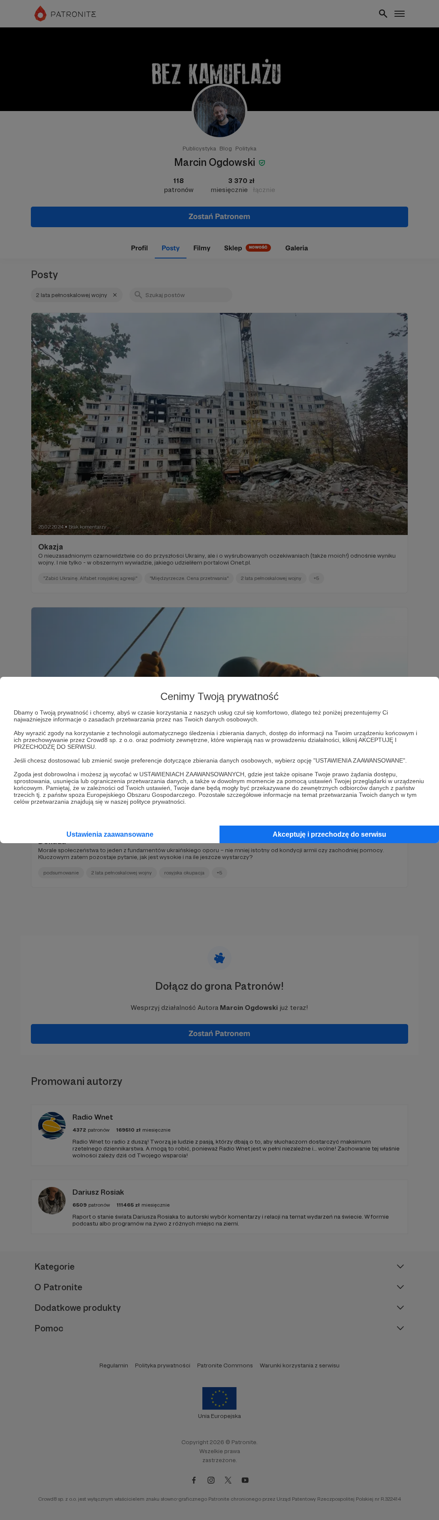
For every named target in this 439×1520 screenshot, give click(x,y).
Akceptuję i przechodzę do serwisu (329, 834)
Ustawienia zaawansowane (109, 834)
